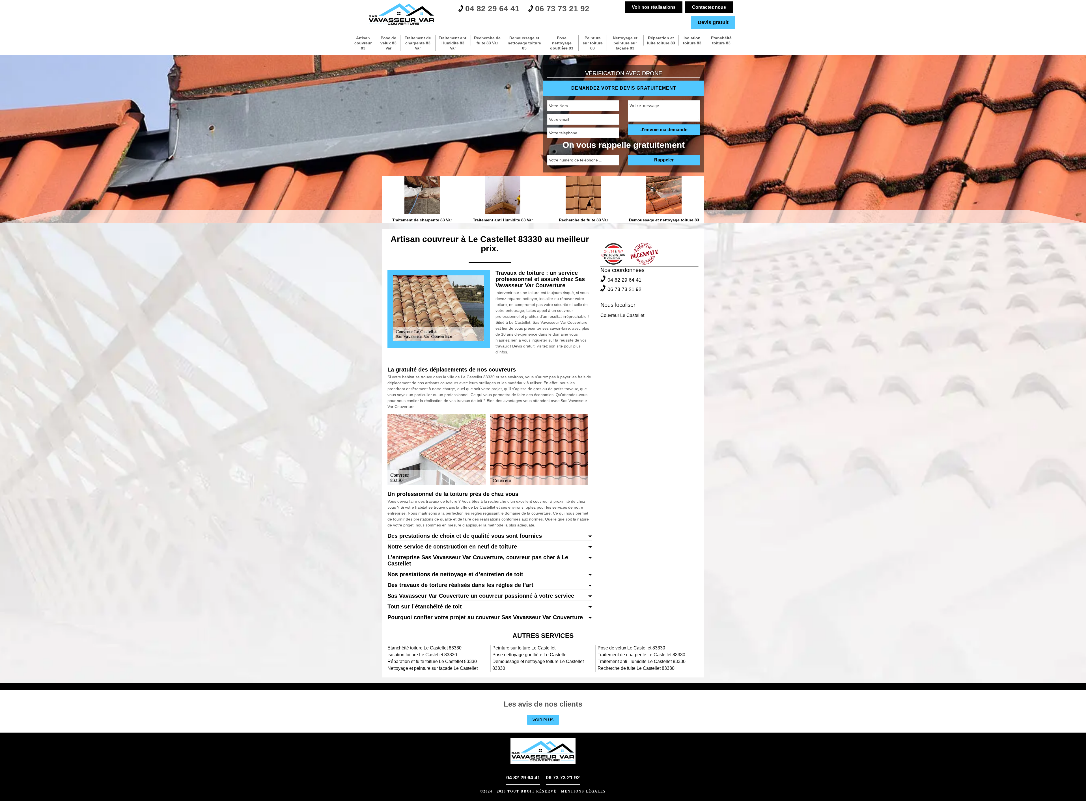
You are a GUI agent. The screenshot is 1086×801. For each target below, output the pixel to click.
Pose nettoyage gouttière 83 (561, 43)
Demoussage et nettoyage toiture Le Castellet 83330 (538, 665)
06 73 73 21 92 (562, 8)
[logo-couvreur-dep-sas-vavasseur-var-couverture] (401, 14)
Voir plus (543, 720)
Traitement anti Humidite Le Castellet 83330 (642, 661)
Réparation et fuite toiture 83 (661, 40)
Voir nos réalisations (654, 7)
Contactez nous (709, 7)
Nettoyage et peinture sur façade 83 (625, 43)
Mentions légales (583, 791)
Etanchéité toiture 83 (721, 40)
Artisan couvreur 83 (363, 43)
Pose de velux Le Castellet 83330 (631, 647)
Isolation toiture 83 (692, 40)
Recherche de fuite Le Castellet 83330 (636, 668)
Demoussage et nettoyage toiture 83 (524, 43)
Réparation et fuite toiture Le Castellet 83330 (432, 661)
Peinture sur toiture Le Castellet (523, 647)
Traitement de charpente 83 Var (418, 43)
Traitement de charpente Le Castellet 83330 (641, 654)
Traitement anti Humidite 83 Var (453, 43)
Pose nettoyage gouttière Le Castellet (530, 654)
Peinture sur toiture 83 (593, 43)
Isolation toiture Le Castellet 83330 (422, 654)
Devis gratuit (713, 22)
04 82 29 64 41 (492, 8)
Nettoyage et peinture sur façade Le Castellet (432, 668)
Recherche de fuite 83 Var (487, 40)
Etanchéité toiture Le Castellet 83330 (424, 647)
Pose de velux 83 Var (388, 43)
